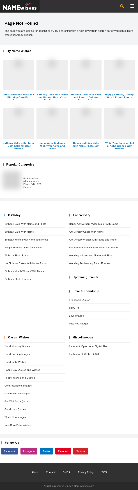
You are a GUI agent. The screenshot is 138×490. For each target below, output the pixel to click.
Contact (50, 472)
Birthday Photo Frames (17, 279)
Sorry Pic (74, 307)
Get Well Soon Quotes (17, 401)
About (34, 472)
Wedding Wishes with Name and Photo (91, 255)
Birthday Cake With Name (19, 231)
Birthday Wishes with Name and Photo (26, 239)
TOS (104, 472)
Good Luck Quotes (15, 409)
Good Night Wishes (15, 362)
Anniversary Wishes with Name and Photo (93, 239)
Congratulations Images (18, 385)
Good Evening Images (17, 354)
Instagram (29, 451)
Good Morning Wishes (17, 346)
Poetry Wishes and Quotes (19, 377)
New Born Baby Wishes (17, 425)
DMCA (66, 472)
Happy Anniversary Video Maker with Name (93, 223)
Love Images (76, 315)
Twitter (46, 451)
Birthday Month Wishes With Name (24, 271)
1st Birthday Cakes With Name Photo (25, 263)
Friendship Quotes (79, 299)
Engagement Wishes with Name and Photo (93, 247)
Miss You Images (78, 323)
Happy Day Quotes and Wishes (22, 369)
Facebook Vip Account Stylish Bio (88, 346)
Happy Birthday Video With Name (23, 247)
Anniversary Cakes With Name (86, 231)
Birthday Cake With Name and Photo (25, 223)
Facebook (9, 451)
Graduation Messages (17, 393)
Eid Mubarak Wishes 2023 (84, 354)
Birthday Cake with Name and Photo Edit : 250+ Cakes (33, 183)
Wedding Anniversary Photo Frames (89, 263)
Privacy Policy (86, 472)
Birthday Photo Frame (16, 255)
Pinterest (63, 451)
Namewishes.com (84, 485)
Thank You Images (15, 417)
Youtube (80, 451)
